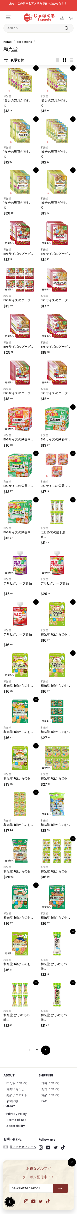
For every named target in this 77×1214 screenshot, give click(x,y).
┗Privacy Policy (15, 1114)
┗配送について (49, 1089)
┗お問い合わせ (13, 1089)
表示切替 (17, 60)
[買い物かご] (71, 17)
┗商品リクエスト (15, 1095)
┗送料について (49, 1083)
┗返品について (49, 1095)
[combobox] (38, 28)
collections (24, 42)
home (7, 42)
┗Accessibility (14, 1126)
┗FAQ (43, 1101)
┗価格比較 (10, 1101)
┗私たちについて (15, 1083)
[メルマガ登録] (60, 1188)
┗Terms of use (14, 1120)
